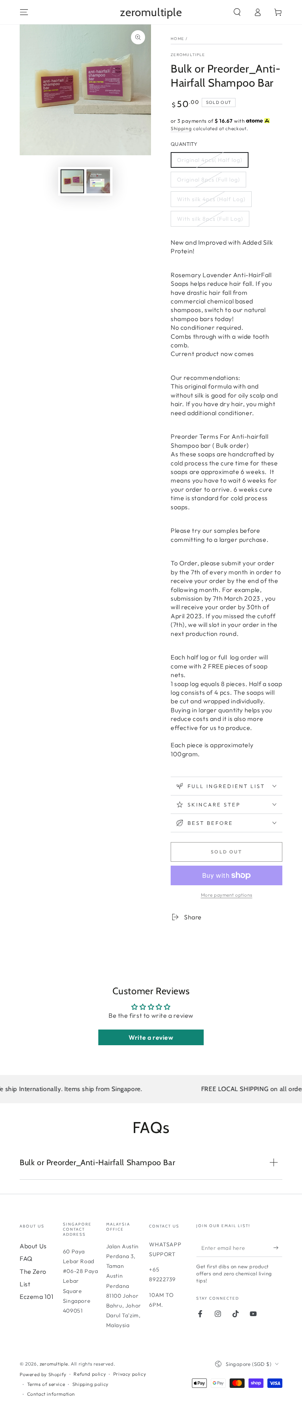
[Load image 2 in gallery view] (98, 181)
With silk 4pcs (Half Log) (211, 199)
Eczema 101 (36, 1296)
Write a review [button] (151, 1037)
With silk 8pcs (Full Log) (210, 218)
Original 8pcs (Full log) (208, 179)
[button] (237, 12)
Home (177, 38)
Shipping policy (90, 1384)
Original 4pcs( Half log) (209, 159)
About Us (33, 1246)
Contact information (51, 1394)
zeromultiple (188, 54)
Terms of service (46, 1384)
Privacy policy (129, 1374)
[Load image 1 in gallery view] (72, 181)
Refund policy (90, 1374)
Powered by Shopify (43, 1374)
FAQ (26, 1258)
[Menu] (24, 12)
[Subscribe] (277, 1248)
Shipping (181, 128)
